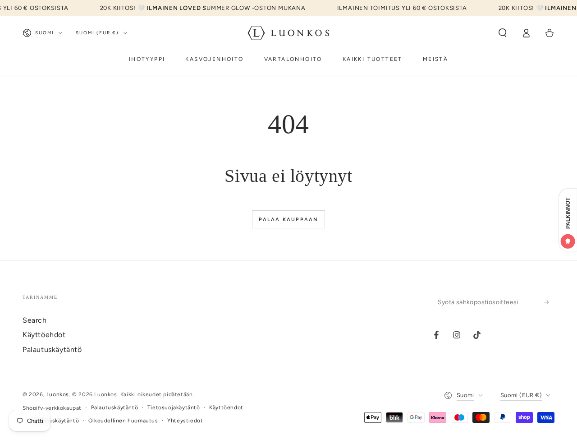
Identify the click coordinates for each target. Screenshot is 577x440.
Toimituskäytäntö (55, 420)
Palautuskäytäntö (52, 349)
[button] (502, 33)
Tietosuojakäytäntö (173, 407)
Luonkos (57, 394)
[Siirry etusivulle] (288, 33)
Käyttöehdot (44, 334)
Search (35, 320)
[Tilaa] (549, 302)
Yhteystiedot (185, 420)
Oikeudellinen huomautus (123, 420)
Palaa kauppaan (289, 219)
